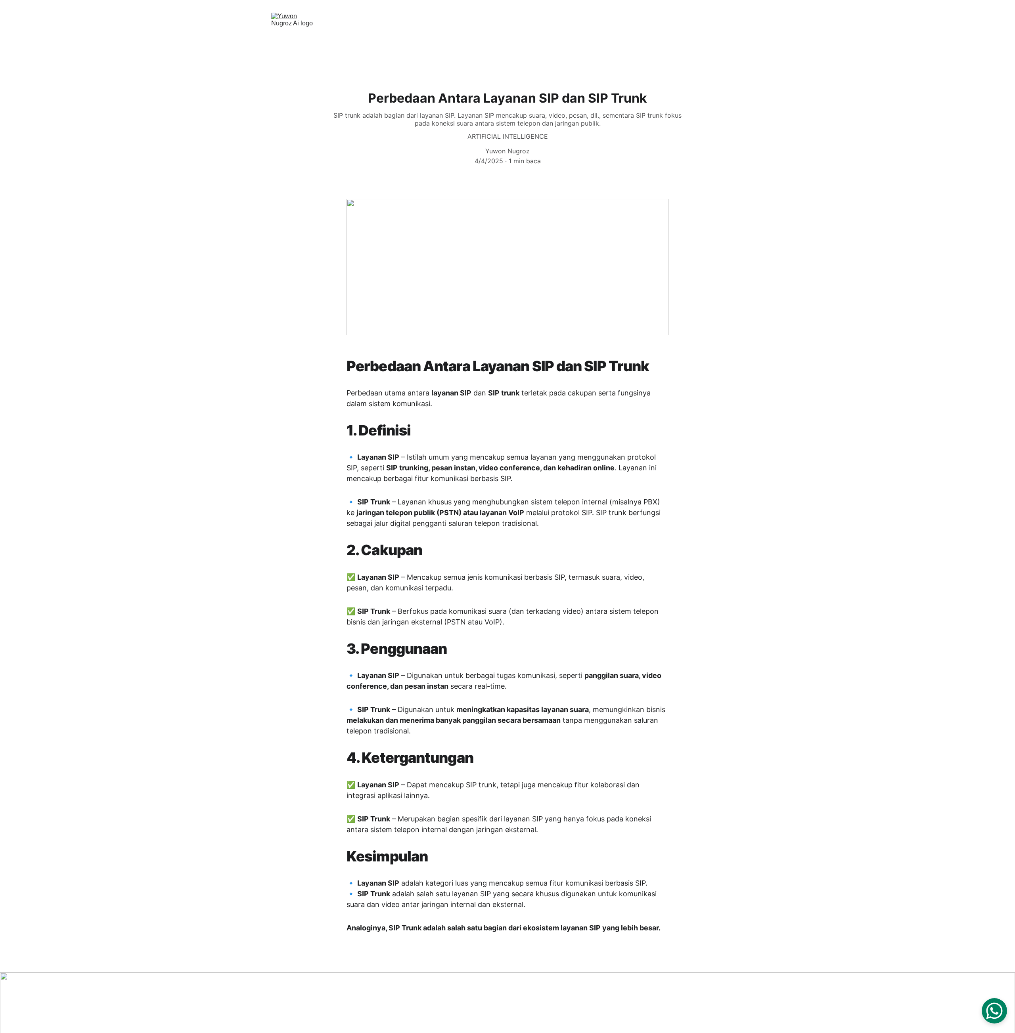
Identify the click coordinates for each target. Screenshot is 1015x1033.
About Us (467, 36)
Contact (647, 36)
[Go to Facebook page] (665, 1002)
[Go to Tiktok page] (622, 1002)
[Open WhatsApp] (994, 1010)
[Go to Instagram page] (600, 1002)
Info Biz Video (598, 36)
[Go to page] (686, 1002)
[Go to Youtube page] (643, 1002)
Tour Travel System (702, 36)
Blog (554, 36)
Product (520, 36)
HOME (426, 36)
